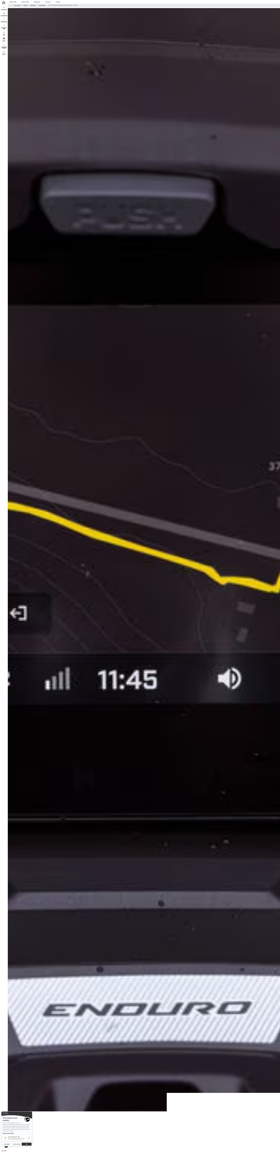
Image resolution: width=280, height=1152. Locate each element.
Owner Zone (48, 1)
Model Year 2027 (13, 1)
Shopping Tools (37, 1)
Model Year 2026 (25, 1)
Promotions (58, 1)
